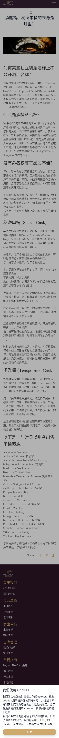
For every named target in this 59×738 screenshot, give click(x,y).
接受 (29, 732)
